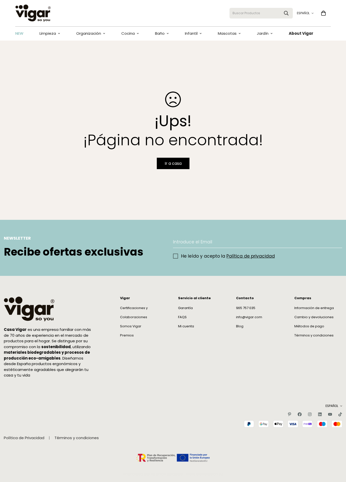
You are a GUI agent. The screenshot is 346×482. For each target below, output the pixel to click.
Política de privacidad (250, 256)
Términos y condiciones (314, 335)
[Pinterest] (289, 414)
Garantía (185, 308)
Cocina (128, 33)
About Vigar (301, 33)
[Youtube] (330, 414)
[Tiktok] (340, 414)
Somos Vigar (130, 326)
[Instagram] (310, 414)
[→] (336, 242)
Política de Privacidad (24, 437)
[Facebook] (300, 414)
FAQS (182, 317)
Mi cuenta (186, 326)
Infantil (191, 33)
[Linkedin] (320, 414)
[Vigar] (33, 13)
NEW (19, 33)
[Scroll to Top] (336, 454)
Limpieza (48, 33)
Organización (88, 33)
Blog (239, 326)
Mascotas (227, 33)
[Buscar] (286, 13)
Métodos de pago (309, 326)
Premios (127, 335)
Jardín (262, 33)
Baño (160, 33)
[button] (323, 13)
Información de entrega (314, 308)
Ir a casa (173, 163)
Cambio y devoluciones (314, 317)
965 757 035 (245, 308)
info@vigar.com (249, 317)
